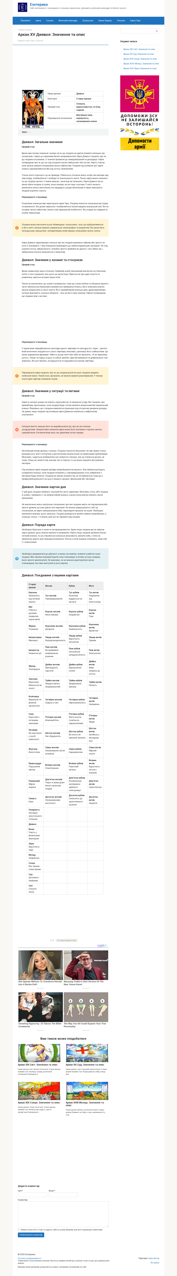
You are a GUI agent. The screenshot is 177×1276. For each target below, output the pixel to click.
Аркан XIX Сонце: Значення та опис (39, 1102)
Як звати (155, 1262)
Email (52, 1191)
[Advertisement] (65, 67)
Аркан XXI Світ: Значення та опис (38, 1064)
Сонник (49, 20)
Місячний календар (68, 20)
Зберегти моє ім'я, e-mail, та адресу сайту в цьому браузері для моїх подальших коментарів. (62, 1230)
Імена (38, 20)
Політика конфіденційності (29, 1258)
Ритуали (121, 20)
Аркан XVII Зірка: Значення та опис (140, 68)
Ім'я (20, 1191)
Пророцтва (87, 20)
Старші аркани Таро (67, 940)
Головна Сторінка (25, 30)
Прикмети (25, 20)
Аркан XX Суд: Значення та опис (85, 1064)
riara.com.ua (153, 1258)
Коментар (22, 1200)
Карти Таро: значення (34, 41)
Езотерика (39, 4)
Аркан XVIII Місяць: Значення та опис (85, 1104)
